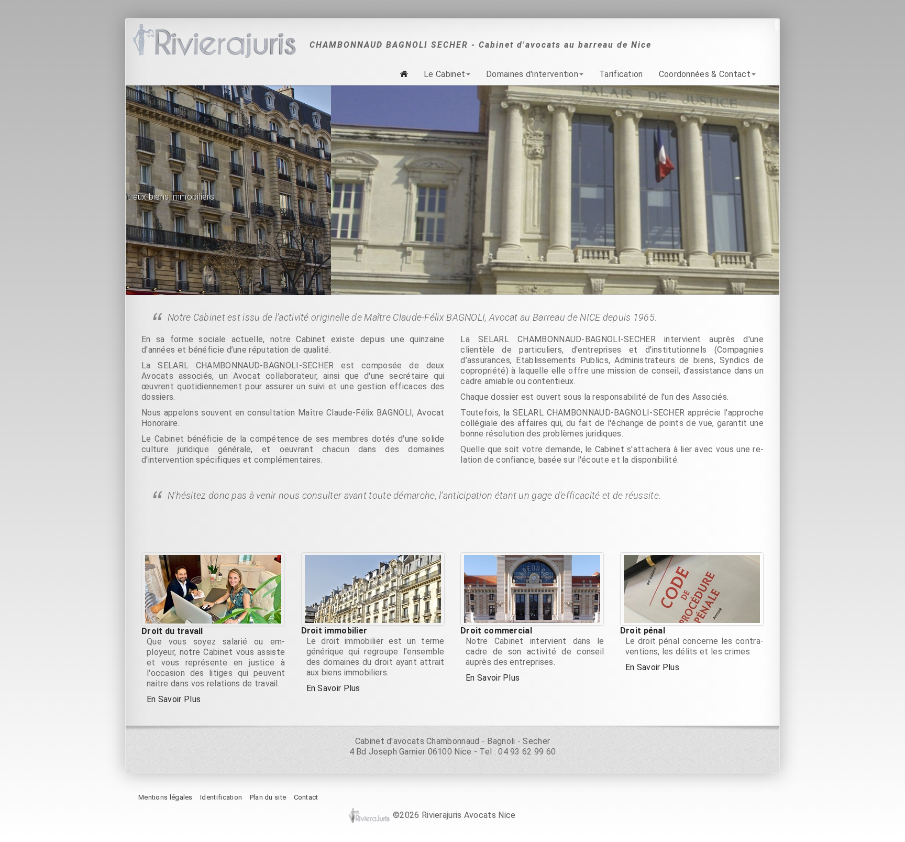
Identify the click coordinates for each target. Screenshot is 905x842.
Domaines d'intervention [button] (532, 74)
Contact (306, 797)
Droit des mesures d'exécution (442, 174)
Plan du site (268, 797)
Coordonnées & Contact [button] (705, 74)
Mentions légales (165, 797)
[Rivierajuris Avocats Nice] (213, 41)
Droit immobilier (334, 630)
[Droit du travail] (213, 589)
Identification (221, 797)
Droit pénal (642, 630)
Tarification (621, 74)
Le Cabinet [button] (444, 74)
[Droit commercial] (532, 588)
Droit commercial (496, 630)
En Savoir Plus (174, 699)
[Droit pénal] (692, 588)
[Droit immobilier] (373, 588)
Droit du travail (172, 631)
